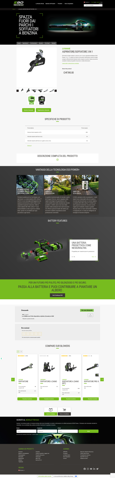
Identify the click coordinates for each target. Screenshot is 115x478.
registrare (98, 2)
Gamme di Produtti (50, 3)
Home (14, 9)
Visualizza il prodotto (27, 399)
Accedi (92, 2)
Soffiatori (20, 460)
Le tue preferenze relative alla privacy (63, 476)
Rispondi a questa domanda (28, 318)
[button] (90, 315)
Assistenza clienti (84, 458)
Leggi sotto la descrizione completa (70, 63)
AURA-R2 (65, 451)
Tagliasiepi (21, 461)
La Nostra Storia (40, 3)
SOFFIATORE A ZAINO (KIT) (70, 382)
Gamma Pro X (39, 460)
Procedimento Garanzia (85, 455)
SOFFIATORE (23, 381)
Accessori (21, 451)
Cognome (39, 428)
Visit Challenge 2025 (57, 295)
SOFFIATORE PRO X (91, 381)
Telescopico (38, 456)
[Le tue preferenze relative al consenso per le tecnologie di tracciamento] (1, 358)
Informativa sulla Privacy (42, 434)
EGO (19, 3)
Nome (18, 428)
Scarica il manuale (28, 110)
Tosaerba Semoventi (40, 455)
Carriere (65, 458)
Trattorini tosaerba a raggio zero (42, 453)
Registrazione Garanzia (43, 110)
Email (59, 428)
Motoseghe (21, 456)
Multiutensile (21, 458)
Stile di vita (38, 458)
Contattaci (65, 453)
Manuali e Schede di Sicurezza (86, 451)
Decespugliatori (22, 455)
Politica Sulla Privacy (84, 453)
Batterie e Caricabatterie (24, 453)
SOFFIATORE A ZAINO (48, 381)
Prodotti (60, 3)
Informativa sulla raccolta (44, 476)
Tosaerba (38, 451)
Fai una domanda (86, 310)
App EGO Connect (84, 456)
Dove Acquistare (69, 3)
